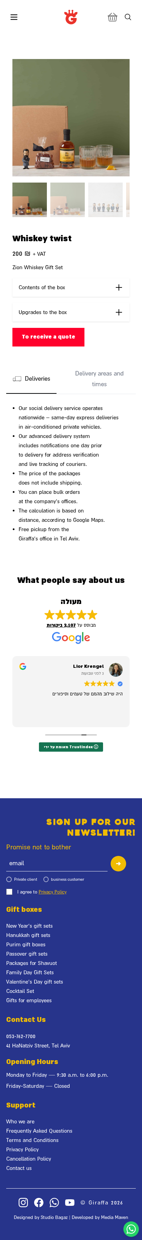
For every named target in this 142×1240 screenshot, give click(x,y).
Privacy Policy (53, 892)
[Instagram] (23, 1202)
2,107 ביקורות (61, 625)
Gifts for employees (29, 1000)
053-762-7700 (21, 1036)
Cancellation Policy (28, 1158)
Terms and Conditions (32, 1140)
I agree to (42, 892)
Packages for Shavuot (31, 963)
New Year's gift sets (29, 925)
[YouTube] (69, 1202)
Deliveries (37, 378)
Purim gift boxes (25, 944)
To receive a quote (48, 337)
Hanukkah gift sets (28, 935)
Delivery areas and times (99, 379)
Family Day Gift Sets (30, 972)
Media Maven (114, 1217)
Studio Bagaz (54, 1217)
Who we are (20, 1121)
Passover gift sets (27, 953)
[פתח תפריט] (14, 17)
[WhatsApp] (54, 1202)
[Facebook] (38, 1202)
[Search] (128, 17)
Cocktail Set (20, 991)
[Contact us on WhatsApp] (131, 1229)
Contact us (19, 1168)
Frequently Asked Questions (39, 1130)
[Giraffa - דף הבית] (71, 17)
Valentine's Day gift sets (34, 981)
